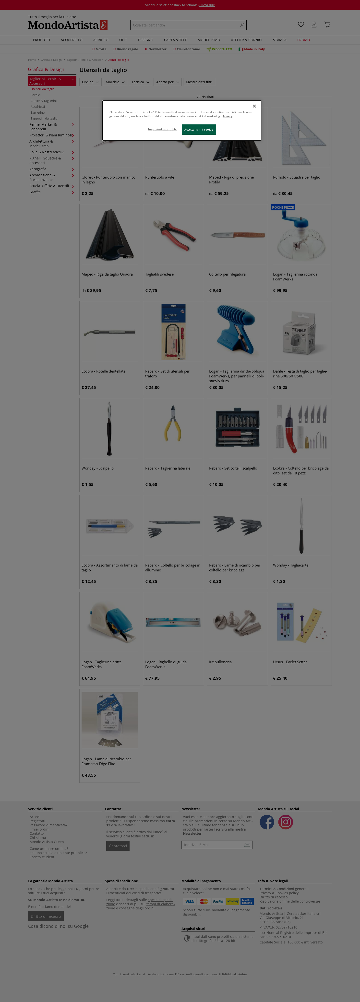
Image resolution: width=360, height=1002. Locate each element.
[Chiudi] (254, 106)
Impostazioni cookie (162, 129)
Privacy (227, 116)
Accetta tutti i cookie (198, 129)
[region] (181, 120)
